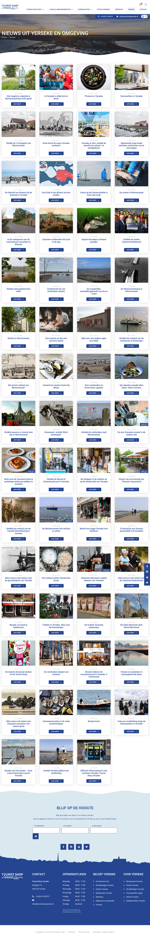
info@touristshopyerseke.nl (129, 16)
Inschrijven (36, 836)
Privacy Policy (84, 932)
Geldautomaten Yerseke (135, 901)
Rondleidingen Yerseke (105, 885)
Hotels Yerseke (102, 889)
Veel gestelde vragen (134, 893)
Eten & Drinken (103, 9)
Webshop (119, 9)
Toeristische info (34, 9)
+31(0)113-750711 (107, 16)
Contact (143, 9)
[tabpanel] (75, 34)
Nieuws (131, 9)
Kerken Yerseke (132, 897)
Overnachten (84, 9)
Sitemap (71, 932)
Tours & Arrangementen (59, 9)
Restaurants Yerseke (104, 893)
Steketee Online (108, 932)
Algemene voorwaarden (105, 901)
